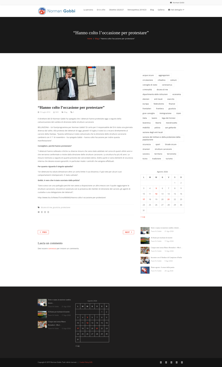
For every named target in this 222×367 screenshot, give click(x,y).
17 (144, 199)
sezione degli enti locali (153, 132)
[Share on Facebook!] (42, 212)
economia (177, 94)
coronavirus (167, 85)
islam (178, 113)
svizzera (146, 154)
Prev (44, 232)
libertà (158, 123)
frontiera (160, 108)
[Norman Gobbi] (57, 10)
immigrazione (165, 113)
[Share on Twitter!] (45, 212)
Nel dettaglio (177, 9)
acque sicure (148, 75)
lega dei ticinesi (168, 118)
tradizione (156, 158)
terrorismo (171, 154)
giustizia (56, 207)
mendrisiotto (171, 123)
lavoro (154, 118)
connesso (52, 248)
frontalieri (147, 108)
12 (156, 194)
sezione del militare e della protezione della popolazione (161, 138)
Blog (152, 9)
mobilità (146, 127)
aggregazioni (164, 75)
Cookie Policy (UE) (86, 362)
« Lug (143, 217)
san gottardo (170, 127)
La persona (88, 9)
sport (158, 144)
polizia (157, 127)
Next (127, 232)
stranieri (146, 149)
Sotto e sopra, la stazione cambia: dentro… (166, 228)
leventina (147, 123)
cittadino (161, 80)
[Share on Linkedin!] (48, 212)
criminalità (147, 89)
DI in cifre (101, 9)
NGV (57, 112)
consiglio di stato (150, 85)
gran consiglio (149, 113)
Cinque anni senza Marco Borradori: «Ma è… (167, 248)
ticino (145, 158)
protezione (65, 207)
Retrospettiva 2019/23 (137, 9)
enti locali (158, 99)
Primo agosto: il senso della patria (162, 267)
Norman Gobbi (178, 2)
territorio (158, 154)
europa (146, 104)
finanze (172, 104)
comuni (173, 80)
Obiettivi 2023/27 (116, 9)
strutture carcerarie (163, 149)
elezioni (146, 99)
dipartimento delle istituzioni (155, 94)
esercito (170, 99)
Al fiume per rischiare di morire (161, 238)
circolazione (148, 80)
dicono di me (46, 207)
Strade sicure (170, 144)
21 (169, 199)
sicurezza (147, 144)
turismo (169, 158)
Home (89, 38)
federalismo (159, 104)
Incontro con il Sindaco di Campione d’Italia (166, 257)
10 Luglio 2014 (45, 112)
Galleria (161, 9)
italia (145, 118)
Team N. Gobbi (156, 231)
